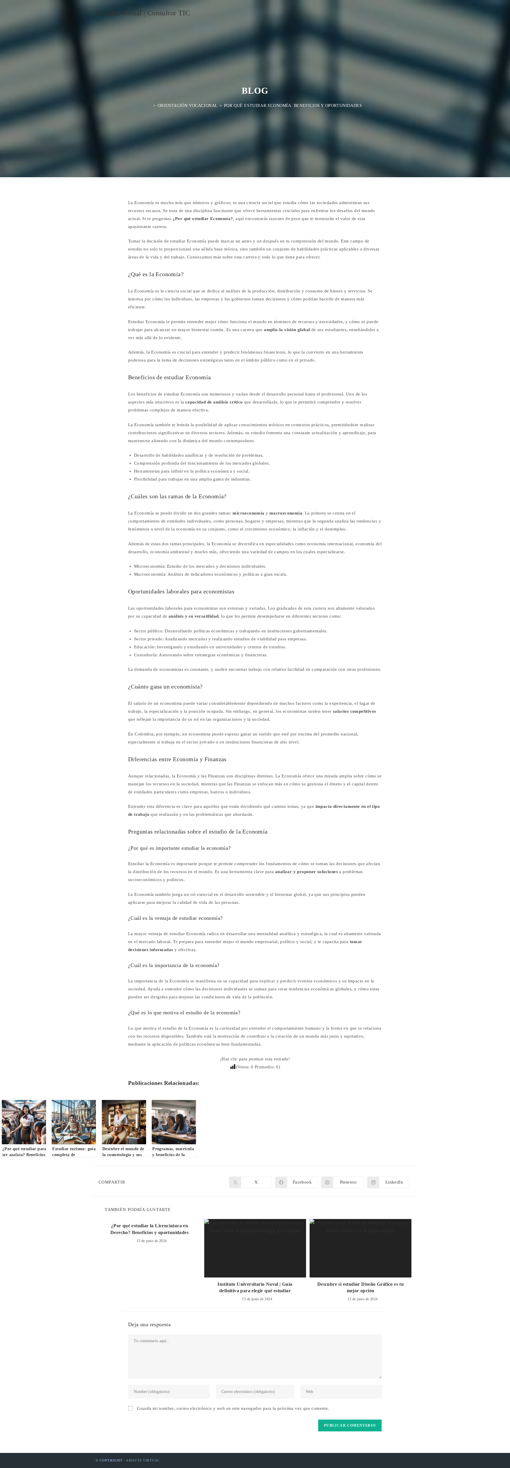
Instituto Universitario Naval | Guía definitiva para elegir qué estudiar (255, 1287)
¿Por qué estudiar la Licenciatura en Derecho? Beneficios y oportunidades (149, 1229)
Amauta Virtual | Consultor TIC (143, 13)
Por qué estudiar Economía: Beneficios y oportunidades (293, 105)
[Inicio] (150, 105)
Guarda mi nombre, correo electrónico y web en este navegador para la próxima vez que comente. (233, 1408)
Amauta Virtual (143, 1460)
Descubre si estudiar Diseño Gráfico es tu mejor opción (360, 1287)
